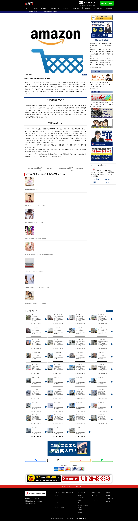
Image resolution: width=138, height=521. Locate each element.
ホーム (28, 8)
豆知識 (36, 11)
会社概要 (96, 179)
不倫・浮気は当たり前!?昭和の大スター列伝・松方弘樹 (40, 169)
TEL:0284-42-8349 (36, 398)
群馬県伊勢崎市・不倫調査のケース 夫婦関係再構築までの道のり (71, 169)
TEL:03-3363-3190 (36, 336)
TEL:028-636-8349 (58, 398)
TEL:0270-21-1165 (80, 361)
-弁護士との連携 (96, 500)
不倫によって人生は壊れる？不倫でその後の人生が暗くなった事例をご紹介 (101, 45)
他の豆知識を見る (95, 67)
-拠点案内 (57, 502)
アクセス (107, 182)
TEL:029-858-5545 (36, 386)
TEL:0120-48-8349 (58, 323)
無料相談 (109, 8)
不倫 (48, 108)
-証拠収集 (80, 512)
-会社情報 (57, 495)
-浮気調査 (80, 495)
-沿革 (56, 500)
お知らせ (65, 8)
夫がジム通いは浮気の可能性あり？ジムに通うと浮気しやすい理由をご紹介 (101, 54)
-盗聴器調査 (80, 509)
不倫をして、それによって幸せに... (101, 49)
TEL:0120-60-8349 (58, 348)
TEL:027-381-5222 (102, 361)
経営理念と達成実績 (40, 8)
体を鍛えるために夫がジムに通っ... (101, 58)
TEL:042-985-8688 (36, 323)
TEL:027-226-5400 (58, 373)
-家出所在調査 (81, 497)
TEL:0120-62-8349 (58, 436)
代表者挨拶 (108, 179)
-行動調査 (80, 500)
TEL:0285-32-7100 (80, 398)
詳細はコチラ (94, 88)
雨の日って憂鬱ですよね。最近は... (101, 65)
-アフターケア (95, 495)
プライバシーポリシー (63, 486)
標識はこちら (109, 310)
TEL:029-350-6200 (58, 386)
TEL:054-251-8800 (102, 398)
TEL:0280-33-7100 (102, 386)
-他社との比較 (95, 497)
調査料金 (87, 8)
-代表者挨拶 (57, 497)
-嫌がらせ (80, 502)
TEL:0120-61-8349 (80, 373)
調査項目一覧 (55, 8)
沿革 (94, 182)
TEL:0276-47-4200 (36, 373)
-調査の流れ (57, 505)
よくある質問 (98, 8)
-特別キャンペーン (59, 509)
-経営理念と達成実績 (59, 507)
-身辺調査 (80, 507)
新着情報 (31, 11)
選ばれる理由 (76, 8)
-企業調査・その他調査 (83, 505)
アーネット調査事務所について (64, 492)
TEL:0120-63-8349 (58, 336)
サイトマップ (77, 486)
